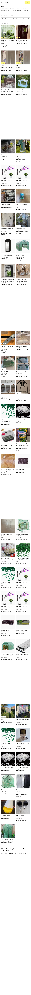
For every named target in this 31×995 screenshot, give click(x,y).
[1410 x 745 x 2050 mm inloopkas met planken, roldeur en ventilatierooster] (8, 831)
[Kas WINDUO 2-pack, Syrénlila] (8, 622)
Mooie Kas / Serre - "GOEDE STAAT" (21, 90)
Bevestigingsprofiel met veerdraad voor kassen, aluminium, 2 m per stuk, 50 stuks (22, 655)
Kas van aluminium (20, 228)
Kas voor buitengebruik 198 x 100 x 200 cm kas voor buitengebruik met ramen (23, 535)
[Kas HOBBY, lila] (23, 461)
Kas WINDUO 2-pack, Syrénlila (6, 631)
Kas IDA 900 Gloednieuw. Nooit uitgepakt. (7, 41)
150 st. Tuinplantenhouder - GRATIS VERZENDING (22, 559)
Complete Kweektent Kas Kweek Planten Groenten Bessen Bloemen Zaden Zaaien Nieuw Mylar (7, 280)
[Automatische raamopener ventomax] (23, 57)
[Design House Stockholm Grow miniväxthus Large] (8, 81)
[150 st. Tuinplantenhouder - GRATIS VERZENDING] (23, 550)
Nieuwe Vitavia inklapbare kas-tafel (22, 155)
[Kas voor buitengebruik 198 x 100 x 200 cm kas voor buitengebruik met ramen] (23, 526)
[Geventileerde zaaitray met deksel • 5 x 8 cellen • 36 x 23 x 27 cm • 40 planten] (8, 435)
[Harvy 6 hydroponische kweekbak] (8, 338)
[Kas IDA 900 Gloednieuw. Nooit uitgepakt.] (8, 32)
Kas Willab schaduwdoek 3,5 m (7, 229)
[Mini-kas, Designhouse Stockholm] (8, 526)
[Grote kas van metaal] (23, 338)
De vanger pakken (5, 815)
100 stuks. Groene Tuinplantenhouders (6, 420)
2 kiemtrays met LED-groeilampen (21, 372)
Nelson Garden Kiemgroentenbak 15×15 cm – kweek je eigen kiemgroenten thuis (7, 559)
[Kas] (8, 711)
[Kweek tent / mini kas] (23, 32)
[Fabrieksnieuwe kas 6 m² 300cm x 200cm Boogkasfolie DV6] (23, 246)
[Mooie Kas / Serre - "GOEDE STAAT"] (23, 81)
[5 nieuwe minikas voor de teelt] (23, 711)
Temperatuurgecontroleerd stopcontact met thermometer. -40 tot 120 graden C (23, 744)
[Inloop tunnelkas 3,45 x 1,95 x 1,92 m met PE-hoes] (8, 646)
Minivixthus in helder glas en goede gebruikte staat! (7, 470)
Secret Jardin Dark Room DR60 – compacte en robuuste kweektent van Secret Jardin (7, 254)
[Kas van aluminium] (23, 220)
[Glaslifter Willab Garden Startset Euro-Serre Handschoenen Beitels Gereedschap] (23, 622)
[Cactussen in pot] (8, 146)
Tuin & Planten (5, 15)
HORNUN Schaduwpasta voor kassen (22, 205)
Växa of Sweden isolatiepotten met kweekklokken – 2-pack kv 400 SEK (22, 816)
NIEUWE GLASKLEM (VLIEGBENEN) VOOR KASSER (21, 280)
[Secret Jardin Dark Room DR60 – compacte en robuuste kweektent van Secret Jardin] (8, 246)
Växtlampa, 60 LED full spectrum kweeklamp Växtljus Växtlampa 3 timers (8, 181)
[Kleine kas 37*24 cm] (8, 363)
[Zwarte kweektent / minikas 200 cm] (23, 781)
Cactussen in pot (5, 154)
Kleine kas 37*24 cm (6, 371)
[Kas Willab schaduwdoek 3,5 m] (8, 220)
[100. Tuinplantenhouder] (23, 411)
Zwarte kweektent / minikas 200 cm (23, 790)
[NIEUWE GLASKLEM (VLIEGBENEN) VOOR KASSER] (23, 271)
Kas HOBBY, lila (20, 469)
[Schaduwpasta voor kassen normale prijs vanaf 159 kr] (23, 435)
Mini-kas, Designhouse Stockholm (6, 535)
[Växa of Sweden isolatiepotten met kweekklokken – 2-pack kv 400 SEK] (23, 807)
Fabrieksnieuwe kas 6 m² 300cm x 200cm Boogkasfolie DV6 (22, 254)
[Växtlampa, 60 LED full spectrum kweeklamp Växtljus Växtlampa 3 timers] (8, 172)
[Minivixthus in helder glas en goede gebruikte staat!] (8, 461)
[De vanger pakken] (8, 807)
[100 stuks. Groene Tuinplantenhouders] (8, 411)
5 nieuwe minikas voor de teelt (22, 720)
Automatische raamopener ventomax (22, 66)
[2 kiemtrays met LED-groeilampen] (23, 363)
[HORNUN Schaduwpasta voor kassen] (23, 196)
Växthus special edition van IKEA (23, 396)
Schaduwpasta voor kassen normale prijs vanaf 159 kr (23, 444)
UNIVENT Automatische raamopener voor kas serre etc (8, 66)
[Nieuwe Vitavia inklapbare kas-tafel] (23, 146)
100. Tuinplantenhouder (22, 419)
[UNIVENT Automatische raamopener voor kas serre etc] (8, 57)
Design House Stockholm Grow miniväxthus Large (7, 90)
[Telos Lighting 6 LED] (8, 196)
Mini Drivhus (4, 395)
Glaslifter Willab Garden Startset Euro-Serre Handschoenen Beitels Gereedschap (22, 631)
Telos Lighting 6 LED (6, 204)
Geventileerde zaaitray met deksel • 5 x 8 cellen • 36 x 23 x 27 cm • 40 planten (8, 444)
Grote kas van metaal (21, 346)
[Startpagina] (7, 2)
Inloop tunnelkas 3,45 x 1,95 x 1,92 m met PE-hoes (8, 655)
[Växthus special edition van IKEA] (23, 387)
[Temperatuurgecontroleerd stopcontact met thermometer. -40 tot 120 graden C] (23, 735)
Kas (2, 719)
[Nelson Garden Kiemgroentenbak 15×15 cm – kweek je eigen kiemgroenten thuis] (8, 550)
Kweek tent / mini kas (21, 40)
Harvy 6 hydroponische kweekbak (7, 347)
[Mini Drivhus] (8, 387)
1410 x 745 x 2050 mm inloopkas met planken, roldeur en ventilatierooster (7, 840)
